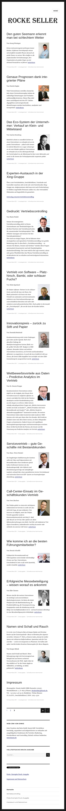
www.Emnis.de (12, 738)
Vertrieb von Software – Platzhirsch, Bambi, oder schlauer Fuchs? (27, 275)
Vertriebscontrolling (13, 794)
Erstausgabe (21, 433)
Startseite (10, 789)
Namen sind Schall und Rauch (27, 626)
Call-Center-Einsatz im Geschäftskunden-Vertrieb (25, 493)
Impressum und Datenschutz (16, 779)
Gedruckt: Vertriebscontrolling (27, 211)
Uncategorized (22, 67)
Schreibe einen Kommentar (36, 67)
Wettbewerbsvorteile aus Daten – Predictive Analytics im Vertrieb (28, 377)
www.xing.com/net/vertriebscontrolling (20, 197)
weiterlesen (31, 62)
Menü (55, 11)
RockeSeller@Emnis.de (39, 690)
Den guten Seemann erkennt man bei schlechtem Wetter (26, 35)
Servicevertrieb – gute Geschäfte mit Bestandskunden (26, 445)
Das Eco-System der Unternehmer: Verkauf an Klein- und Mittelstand (28, 125)
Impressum (14, 682)
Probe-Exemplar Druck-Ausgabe (18, 774)
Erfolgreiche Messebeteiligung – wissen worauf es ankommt (27, 583)
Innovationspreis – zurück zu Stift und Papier (26, 325)
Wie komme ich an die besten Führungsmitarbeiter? (27, 543)
